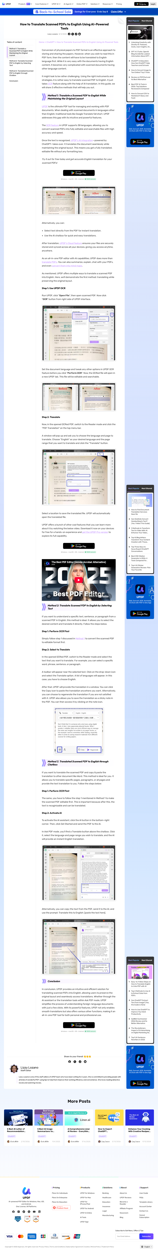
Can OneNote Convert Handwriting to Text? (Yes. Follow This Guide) (140, 521)
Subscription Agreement (74, 1247)
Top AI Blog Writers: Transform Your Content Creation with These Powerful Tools (140, 539)
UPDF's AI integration (82, 140)
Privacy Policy (43, 1247)
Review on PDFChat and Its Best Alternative (140, 78)
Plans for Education (59, 1202)
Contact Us (143, 1211)
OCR (50, 83)
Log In (153, 4)
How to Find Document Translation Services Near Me (140, 512)
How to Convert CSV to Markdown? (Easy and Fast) (140, 96)
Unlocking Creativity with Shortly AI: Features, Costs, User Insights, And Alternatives (141, 44)
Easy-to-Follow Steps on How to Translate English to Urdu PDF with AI (141, 984)
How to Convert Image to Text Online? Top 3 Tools (141, 71)
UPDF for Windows (87, 1193)
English (147, 1247)
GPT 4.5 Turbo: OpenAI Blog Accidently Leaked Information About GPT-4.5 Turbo (140, 54)
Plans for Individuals (60, 1193)
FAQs (141, 1198)
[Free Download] (141, 4)
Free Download (141, 4)
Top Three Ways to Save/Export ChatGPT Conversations (140, 549)
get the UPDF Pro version (95, 532)
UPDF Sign (84, 1222)
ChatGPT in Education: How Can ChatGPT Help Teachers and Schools (140, 63)
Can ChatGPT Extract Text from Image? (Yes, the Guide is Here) (140, 1002)
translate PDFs (49, 262)
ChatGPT (50, 42)
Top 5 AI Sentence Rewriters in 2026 (138, 1038)
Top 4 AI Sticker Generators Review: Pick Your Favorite (140, 567)
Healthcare (106, 1198)
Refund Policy (96, 1247)
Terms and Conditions (57, 1247)
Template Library (146, 1202)
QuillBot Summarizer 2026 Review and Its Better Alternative (139, 1021)
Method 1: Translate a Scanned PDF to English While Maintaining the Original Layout (21, 52)
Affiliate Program (126, 1208)
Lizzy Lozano (53, 34)
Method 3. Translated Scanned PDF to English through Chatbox (21, 73)
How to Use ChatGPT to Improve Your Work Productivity (140, 1012)
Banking (105, 1193)
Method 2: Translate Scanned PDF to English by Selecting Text (20, 63)
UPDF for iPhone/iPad (85, 1203)
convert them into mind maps (67, 265)
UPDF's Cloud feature (71, 243)
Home (41, 42)
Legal (104, 1211)
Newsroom (124, 1213)
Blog (121, 1217)
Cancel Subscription (144, 1216)
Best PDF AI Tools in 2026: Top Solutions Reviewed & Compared (140, 86)
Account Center (145, 1206)
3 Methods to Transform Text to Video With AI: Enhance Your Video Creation (140, 530)
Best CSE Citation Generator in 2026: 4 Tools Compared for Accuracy (139, 558)
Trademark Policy (108, 1247)
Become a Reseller (124, 1203)
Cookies (87, 1247)
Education (106, 1202)
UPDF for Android (87, 1208)
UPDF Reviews (125, 1198)
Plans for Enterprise (59, 1198)
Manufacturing (108, 1215)
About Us (123, 1193)
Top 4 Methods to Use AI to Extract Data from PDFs (140, 993)
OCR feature (52, 125)
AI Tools (83, 1217)
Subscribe (146, 1236)
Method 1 (80, 638)
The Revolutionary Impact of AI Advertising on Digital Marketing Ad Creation (140, 1030)
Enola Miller (14, 1141)
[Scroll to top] (152, 1253)
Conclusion (13, 81)
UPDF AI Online (86, 1213)
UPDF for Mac (85, 1198)
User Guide (143, 1193)
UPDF (8, 4)
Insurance (106, 1206)
